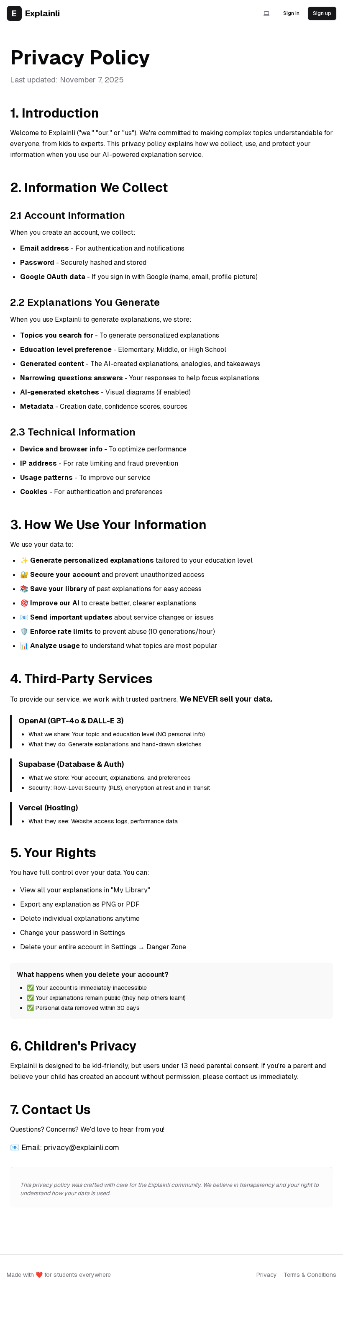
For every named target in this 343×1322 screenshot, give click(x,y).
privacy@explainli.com (81, 1147)
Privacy (266, 1274)
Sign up (322, 13)
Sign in (291, 13)
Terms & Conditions (310, 1274)
